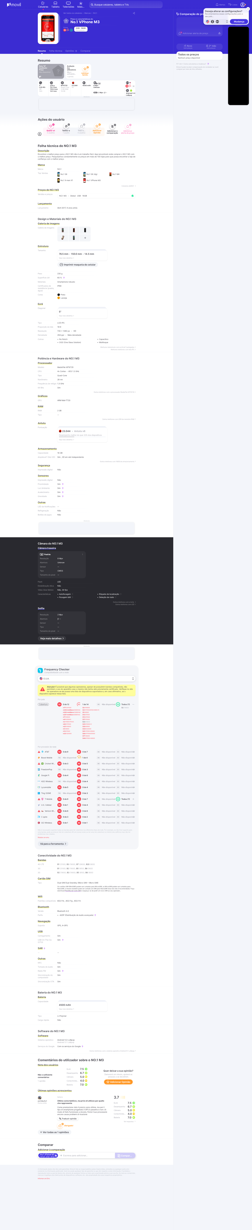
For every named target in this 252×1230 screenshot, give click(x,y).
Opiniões (71, 51)
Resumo (42, 51)
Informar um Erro (44, 1178)
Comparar (85, 51)
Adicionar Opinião (120, 1082)
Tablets (55, 6)
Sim (59, 457)
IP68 (59, 286)
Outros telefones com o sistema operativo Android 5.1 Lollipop (112, 1051)
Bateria (42, 997)
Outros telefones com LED (124, 604)
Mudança (239, 21)
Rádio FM (42, 971)
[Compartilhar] (133, 13)
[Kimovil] (14, 5)
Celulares (43, 6)
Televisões (68, 6)
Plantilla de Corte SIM (73, 891)
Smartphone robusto (66, 282)
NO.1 (95, 13)
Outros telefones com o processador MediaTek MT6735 (114, 392)
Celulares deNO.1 (128, 186)
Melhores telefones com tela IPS (122, 349)
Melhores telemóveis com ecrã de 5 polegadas (117, 347)
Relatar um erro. (43, 837)
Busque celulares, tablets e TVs (111, 4)
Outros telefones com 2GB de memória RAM (118, 419)
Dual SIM (61, 883)
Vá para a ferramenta (52, 843)
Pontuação (42, 427)
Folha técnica (55, 51)
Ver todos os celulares (72, 13)
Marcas (87, 13)
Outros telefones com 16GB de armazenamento (117, 461)
